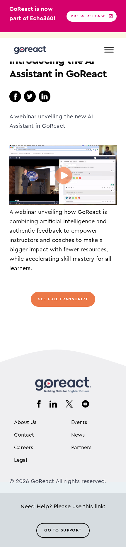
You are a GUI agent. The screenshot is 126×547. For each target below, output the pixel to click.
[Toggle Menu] (109, 49)
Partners (81, 447)
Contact (24, 434)
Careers (23, 447)
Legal (20, 460)
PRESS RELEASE (88, 16)
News (78, 434)
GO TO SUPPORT (62, 530)
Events (79, 422)
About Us (25, 422)
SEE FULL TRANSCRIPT (63, 299)
